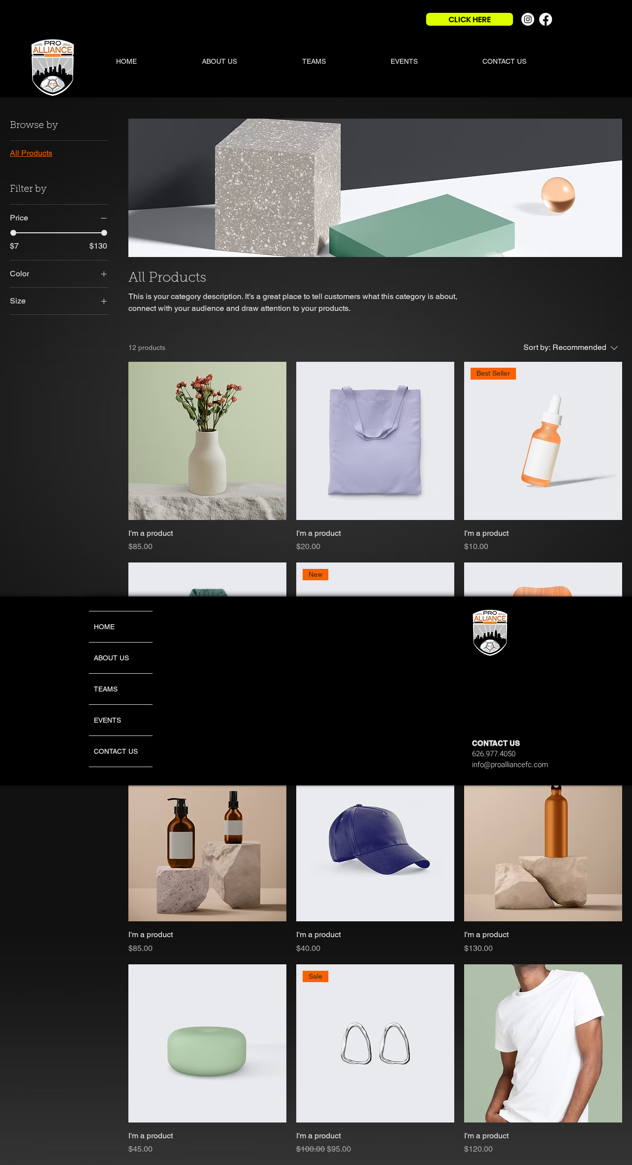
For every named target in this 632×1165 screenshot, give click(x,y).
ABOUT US (111, 658)
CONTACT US (116, 751)
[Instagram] (527, 19)
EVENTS (107, 720)
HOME (104, 627)
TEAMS (106, 689)
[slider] (13, 233)
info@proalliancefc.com (510, 764)
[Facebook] (545, 19)
